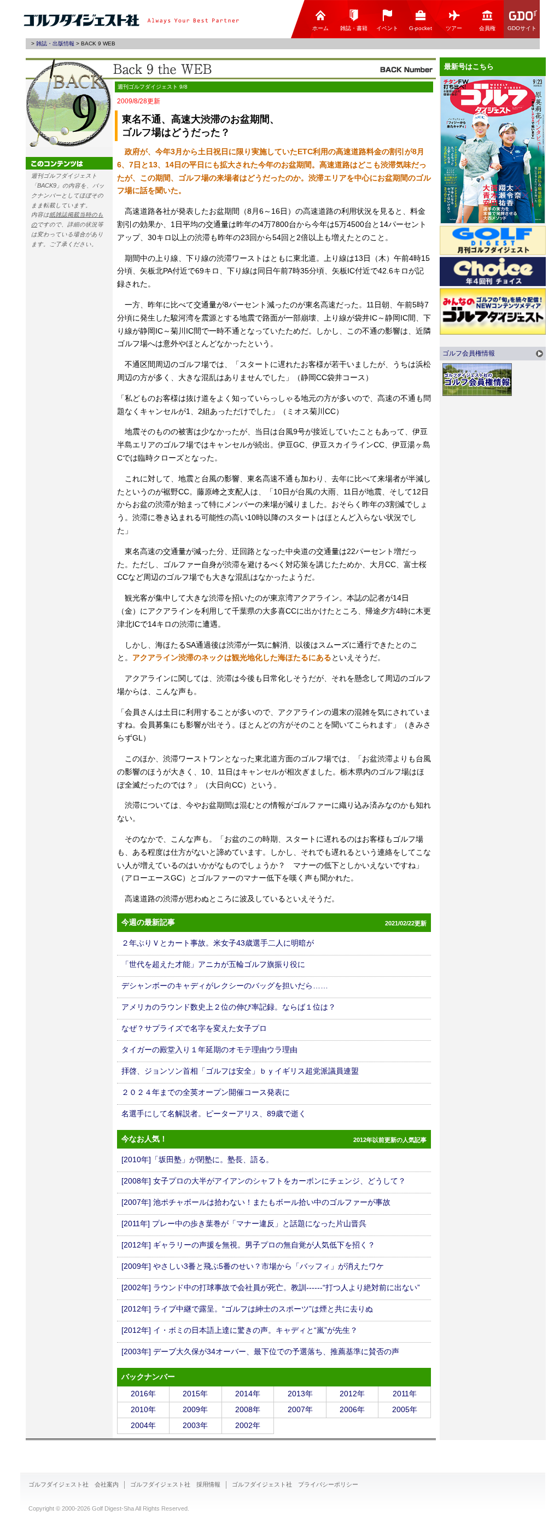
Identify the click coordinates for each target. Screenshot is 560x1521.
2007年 (300, 1409)
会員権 (487, 28)
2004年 (143, 1425)
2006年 (352, 1409)
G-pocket (420, 28)
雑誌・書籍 (354, 28)
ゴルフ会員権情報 (468, 353)
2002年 (247, 1425)
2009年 (195, 1409)
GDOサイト (522, 28)
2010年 (143, 1409)
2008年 (247, 1409)
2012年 (352, 1393)
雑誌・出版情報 (55, 43)
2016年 (143, 1393)
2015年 (195, 1393)
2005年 (404, 1409)
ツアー (454, 28)
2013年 (300, 1393)
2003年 (195, 1425)
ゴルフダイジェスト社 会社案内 (73, 1484)
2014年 (247, 1393)
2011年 (405, 1393)
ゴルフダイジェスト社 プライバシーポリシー (295, 1484)
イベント (387, 28)
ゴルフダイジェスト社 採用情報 (175, 1484)
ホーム (320, 28)
